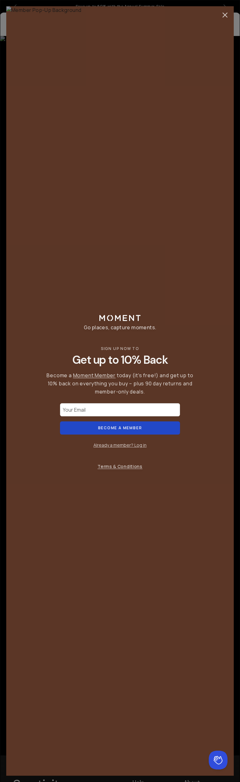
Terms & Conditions (120, 466)
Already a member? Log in (120, 445)
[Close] (225, 15)
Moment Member (94, 375)
